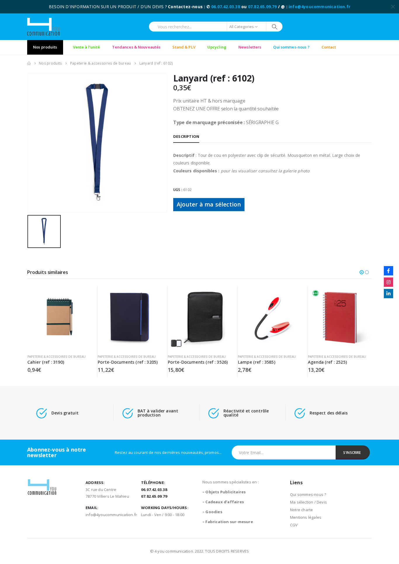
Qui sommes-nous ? (308, 494)
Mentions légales (305, 517)
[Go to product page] (59, 318)
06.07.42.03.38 (225, 6)
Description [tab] (186, 136)
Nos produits (45, 47)
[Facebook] (388, 270)
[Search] (274, 27)
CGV (294, 524)
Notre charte (301, 509)
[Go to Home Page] (29, 63)
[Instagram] (388, 282)
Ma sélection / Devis (308, 502)
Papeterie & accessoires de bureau (56, 357)
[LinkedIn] (388, 293)
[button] (361, 272)
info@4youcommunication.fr (319, 6)
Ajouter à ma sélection (209, 204)
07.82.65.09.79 (262, 6)
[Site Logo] (43, 27)
